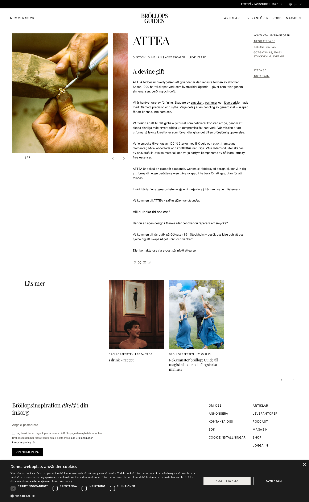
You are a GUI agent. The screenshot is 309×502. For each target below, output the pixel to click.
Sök (212, 429)
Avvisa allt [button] (274, 481)
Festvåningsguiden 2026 (259, 4)
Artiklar (232, 18)
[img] (154, 18)
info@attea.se (264, 41)
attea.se (260, 70)
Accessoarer (175, 57)
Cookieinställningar (227, 437)
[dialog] (154, 481)
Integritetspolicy (62, 481)
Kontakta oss (221, 421)
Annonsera (218, 413)
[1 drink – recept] (139, 326)
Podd (277, 18)
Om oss (215, 405)
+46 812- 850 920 (265, 46)
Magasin (293, 18)
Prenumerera (27, 452)
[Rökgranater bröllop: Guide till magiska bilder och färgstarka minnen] (196, 326)
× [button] (304, 464)
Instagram (261, 76)
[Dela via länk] (149, 262)
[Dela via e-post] (144, 262)
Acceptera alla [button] (227, 481)
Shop (257, 437)
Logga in (260, 445)
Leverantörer (256, 18)
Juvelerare (197, 57)
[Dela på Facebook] (134, 262)
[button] (113, 158)
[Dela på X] (139, 262)
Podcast (260, 421)
